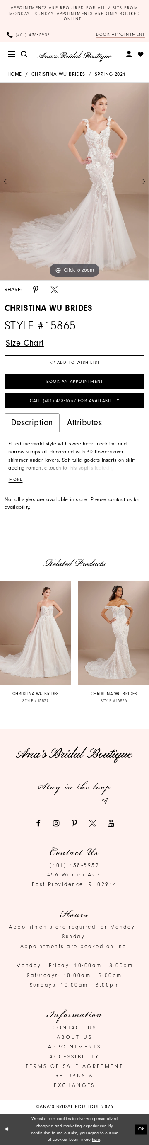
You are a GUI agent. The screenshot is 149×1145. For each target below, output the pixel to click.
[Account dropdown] (129, 54)
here (96, 1139)
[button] (11, 54)
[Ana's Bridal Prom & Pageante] (74, 56)
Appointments (74, 1046)
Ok (141, 1129)
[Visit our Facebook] (38, 823)
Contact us (75, 1027)
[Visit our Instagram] (56, 823)
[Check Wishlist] (140, 54)
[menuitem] (11, 54)
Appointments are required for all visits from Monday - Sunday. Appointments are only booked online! (74, 13)
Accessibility (74, 1056)
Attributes (84, 422)
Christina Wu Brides (58, 74)
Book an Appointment (74, 381)
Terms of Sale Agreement (74, 1066)
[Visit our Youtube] (111, 823)
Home (14, 74)
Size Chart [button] (25, 343)
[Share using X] (54, 289)
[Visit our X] (92, 823)
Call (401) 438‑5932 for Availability (75, 400)
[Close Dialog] (7, 1129)
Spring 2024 (110, 74)
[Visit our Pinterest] (74, 823)
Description (32, 422)
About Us (74, 1037)
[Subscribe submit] (104, 801)
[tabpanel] (74, 182)
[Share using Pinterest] (36, 289)
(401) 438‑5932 (75, 865)
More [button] (15, 479)
